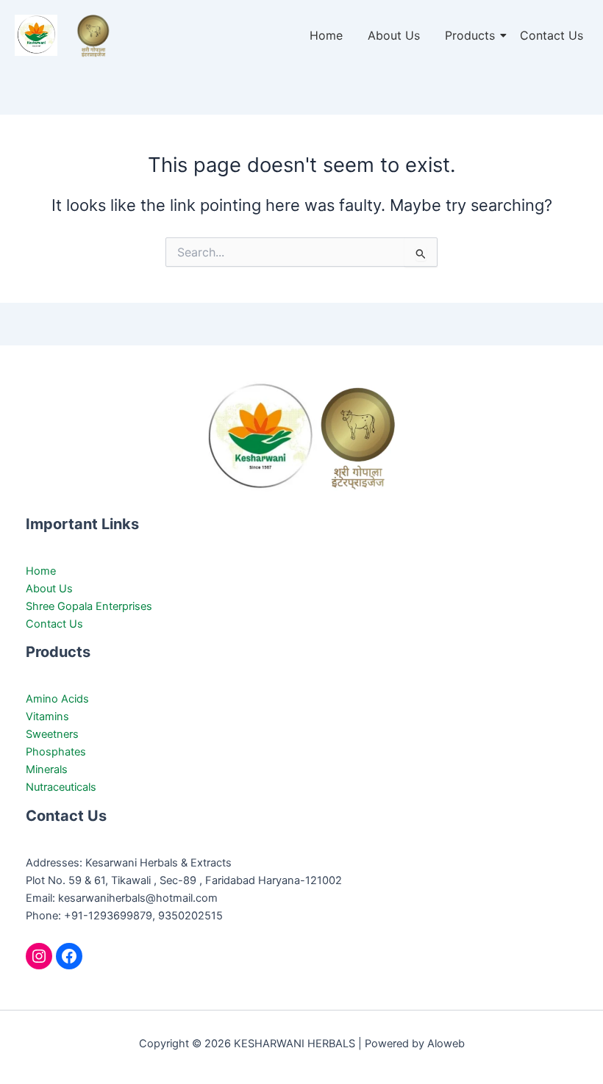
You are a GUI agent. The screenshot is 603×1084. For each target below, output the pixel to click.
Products (470, 35)
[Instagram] (39, 956)
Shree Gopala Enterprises (89, 606)
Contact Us (551, 35)
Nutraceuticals (61, 787)
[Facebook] (69, 956)
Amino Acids (57, 699)
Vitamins (47, 716)
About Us (394, 35)
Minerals (47, 769)
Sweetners (52, 734)
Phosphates (56, 751)
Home (326, 35)
